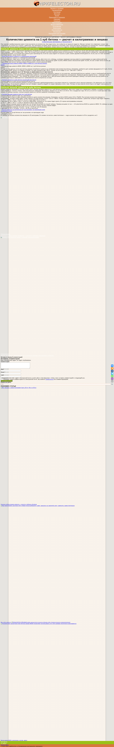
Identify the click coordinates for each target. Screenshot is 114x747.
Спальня (57, 21)
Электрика (57, 28)
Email (3, 372)
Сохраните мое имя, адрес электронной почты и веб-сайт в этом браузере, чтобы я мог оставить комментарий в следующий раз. (43, 378)
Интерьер (57, 31)
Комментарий (5, 361)
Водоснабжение (57, 24)
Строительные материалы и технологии (56, 42)
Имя (2, 369)
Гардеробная (57, 10)
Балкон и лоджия (57, 8)
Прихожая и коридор (57, 17)
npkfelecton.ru (60, 3)
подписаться (50, 379)
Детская (57, 14)
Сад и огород (57, 35)
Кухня (57, 15)
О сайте (3, 743)
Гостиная (57, 12)
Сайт (2, 375)
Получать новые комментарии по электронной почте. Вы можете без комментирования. (35, 379)
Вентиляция (57, 23)
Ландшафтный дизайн (57, 33)
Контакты (4, 741)
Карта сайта (5, 745)
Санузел (57, 19)
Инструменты (57, 30)
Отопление (57, 26)
